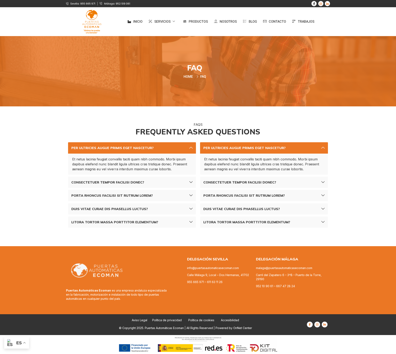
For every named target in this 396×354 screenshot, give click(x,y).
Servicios (162, 21)
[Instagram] (320, 3)
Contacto (277, 21)
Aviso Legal (139, 320)
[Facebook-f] (310, 324)
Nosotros (228, 21)
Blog (253, 21)
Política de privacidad (167, 320)
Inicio (138, 21)
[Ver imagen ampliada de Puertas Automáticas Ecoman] (91, 21)
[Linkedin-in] (325, 324)
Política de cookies (201, 320)
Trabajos (306, 21)
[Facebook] (314, 3)
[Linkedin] (327, 3)
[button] (132, 147)
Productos (198, 21)
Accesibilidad (230, 320)
